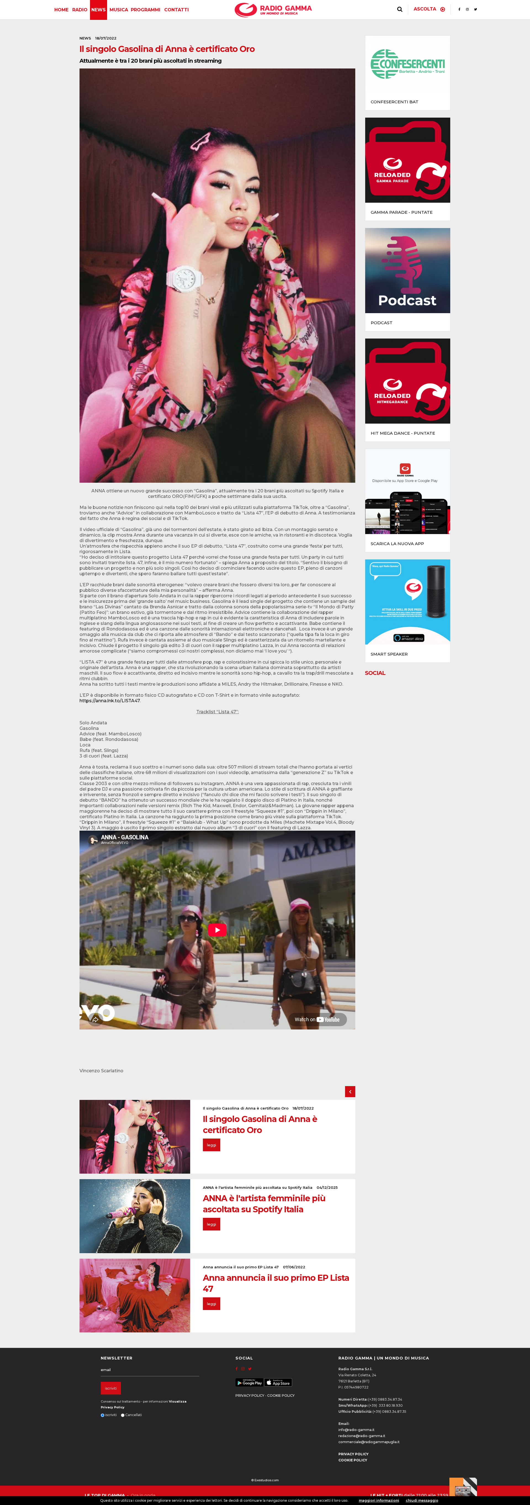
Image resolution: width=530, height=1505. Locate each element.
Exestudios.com (267, 1480)
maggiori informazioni (379, 1500)
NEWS (98, 9)
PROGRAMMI (145, 9)
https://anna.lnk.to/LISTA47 (110, 700)
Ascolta (426, 9)
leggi (211, 1145)
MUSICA (119, 9)
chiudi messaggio (422, 1500)
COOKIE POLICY (281, 1395)
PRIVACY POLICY (249, 1395)
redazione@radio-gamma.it (361, 1436)
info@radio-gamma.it (356, 1430)
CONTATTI (176, 9)
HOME (61, 9)
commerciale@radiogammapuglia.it (369, 1442)
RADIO (80, 9)
